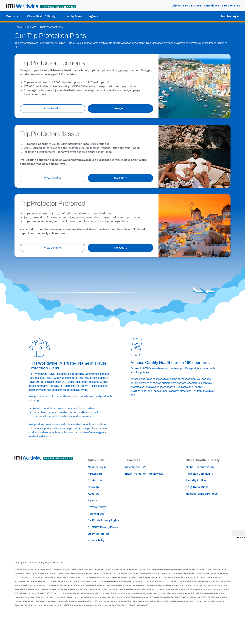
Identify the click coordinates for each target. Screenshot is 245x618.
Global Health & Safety (200, 467)
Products (30, 27)
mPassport (95, 473)
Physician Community (199, 473)
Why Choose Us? (135, 467)
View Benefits (52, 108)
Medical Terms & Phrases (202, 493)
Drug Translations (197, 487)
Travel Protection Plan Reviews (143, 473)
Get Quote (120, 108)
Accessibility (96, 540)
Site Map (93, 487)
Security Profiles (196, 480)
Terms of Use (96, 513)
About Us (93, 493)
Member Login (230, 16)
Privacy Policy (97, 507)
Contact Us (95, 480)
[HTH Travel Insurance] (41, 5)
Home (18, 27)
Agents (92, 500)
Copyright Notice (98, 533)
